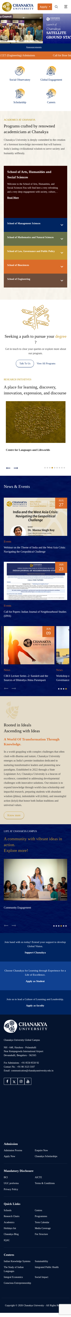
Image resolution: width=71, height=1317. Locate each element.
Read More (13, 197)
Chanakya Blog (11, 1238)
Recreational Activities (49, 911)
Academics (9, 1226)
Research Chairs (11, 1220)
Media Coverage (43, 1232)
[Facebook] (7, 1085)
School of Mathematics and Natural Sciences (30, 237)
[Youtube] (27, 1085)
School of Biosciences (18, 265)
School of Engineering (18, 279)
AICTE (38, 1181)
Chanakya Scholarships (46, 1160)
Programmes (41, 1220)
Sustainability (41, 1265)
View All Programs (46, 363)
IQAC (7, 1244)
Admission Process (13, 1154)
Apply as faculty (35, 1009)
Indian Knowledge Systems (17, 1265)
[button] (8, 468)
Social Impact (41, 1281)
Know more (14, 819)
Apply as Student (35, 985)
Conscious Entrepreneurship (17, 1287)
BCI (6, 1181)
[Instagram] (21, 1085)
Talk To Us (24, 363)
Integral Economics (13, 1281)
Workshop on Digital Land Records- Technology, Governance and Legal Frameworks (23, 680)
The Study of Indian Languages (14, 1273)
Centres (38, 1214)
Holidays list (10, 1232)
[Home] (25, 1030)
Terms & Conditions (45, 1187)
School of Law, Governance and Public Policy (31, 251)
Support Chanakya (35, 956)
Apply (44, 7)
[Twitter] (14, 1085)
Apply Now (9, 1160)
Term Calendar (42, 1226)
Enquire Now (41, 1154)
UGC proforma (11, 1187)
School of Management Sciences (23, 223)
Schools (7, 1214)
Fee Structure (41, 1238)
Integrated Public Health (47, 1271)
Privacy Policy (11, 1193)
